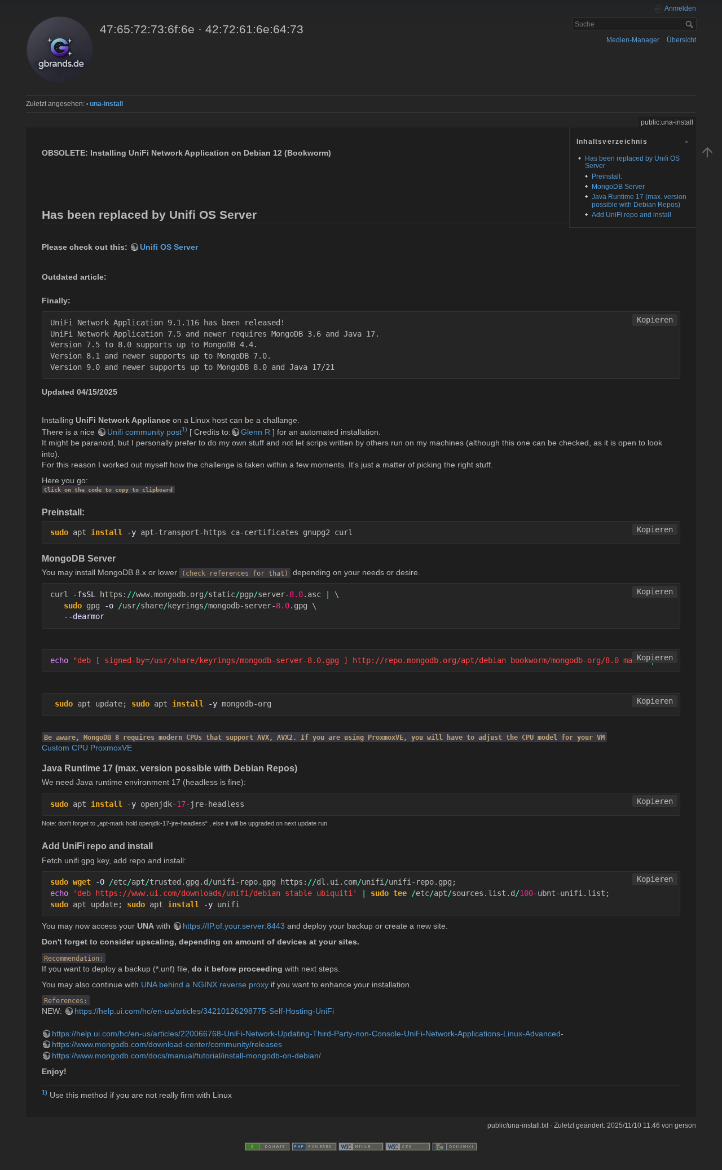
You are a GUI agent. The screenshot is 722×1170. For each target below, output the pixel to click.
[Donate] (267, 1146)
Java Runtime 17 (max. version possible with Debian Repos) (639, 200)
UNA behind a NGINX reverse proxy (204, 984)
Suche (690, 24)
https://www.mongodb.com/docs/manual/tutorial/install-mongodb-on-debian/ (186, 1055)
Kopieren (655, 319)
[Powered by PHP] (314, 1146)
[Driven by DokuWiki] (454, 1146)
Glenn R (255, 431)
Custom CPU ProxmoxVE (87, 747)
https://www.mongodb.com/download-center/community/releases (167, 1044)
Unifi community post (144, 431)
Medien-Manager (632, 40)
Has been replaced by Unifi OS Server (632, 162)
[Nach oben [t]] (707, 151)
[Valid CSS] (407, 1146)
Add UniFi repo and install (631, 215)
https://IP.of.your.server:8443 (234, 925)
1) (184, 429)
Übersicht (681, 40)
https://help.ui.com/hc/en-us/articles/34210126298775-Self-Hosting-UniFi (204, 1011)
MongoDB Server (618, 187)
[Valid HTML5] (361, 1146)
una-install (106, 104)
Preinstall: (607, 176)
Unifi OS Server (169, 246)
